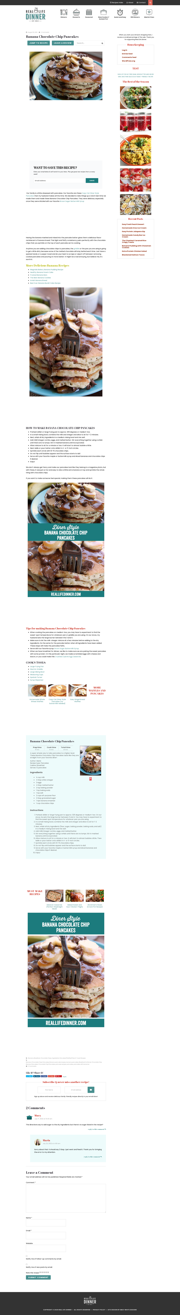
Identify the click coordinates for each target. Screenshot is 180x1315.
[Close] (127, 636)
